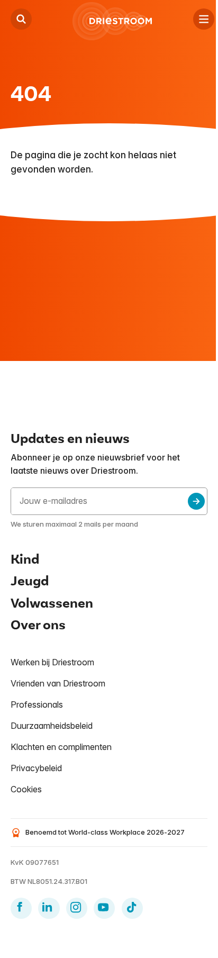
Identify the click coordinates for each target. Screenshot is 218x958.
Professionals (37, 704)
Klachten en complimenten (61, 747)
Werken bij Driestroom (52, 662)
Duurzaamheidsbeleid (52, 725)
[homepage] (112, 21)
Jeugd (30, 581)
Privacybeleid (36, 768)
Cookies (26, 789)
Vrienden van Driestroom (58, 683)
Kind (25, 559)
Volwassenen (52, 603)
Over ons (38, 625)
